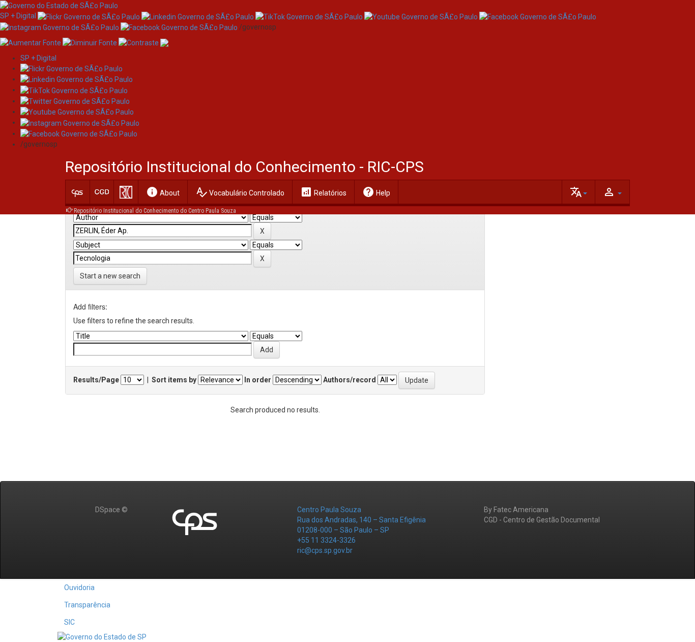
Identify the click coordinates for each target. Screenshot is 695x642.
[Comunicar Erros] (164, 42)
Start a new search (110, 276)
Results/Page (96, 380)
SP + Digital (18, 16)
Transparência (87, 605)
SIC (69, 622)
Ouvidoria (79, 587)
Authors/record (349, 380)
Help (376, 192)
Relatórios (323, 192)
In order (257, 380)
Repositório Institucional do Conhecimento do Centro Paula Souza (155, 210)
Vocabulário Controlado (239, 192)
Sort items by (174, 380)
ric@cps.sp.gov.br (325, 550)
